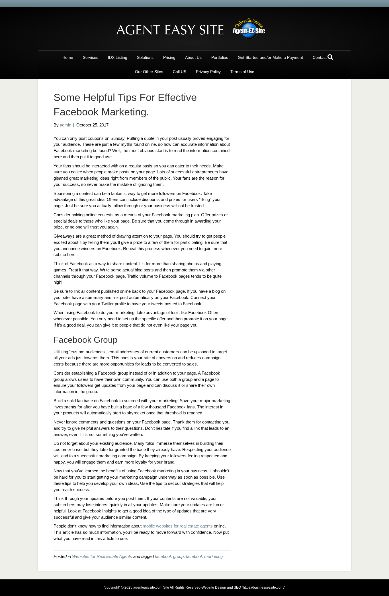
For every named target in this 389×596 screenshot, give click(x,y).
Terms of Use (242, 71)
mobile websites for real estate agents (178, 526)
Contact (320, 57)
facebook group (169, 556)
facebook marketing (204, 556)
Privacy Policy (208, 71)
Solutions (145, 57)
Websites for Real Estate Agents (102, 556)
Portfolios (219, 57)
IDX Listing (117, 57)
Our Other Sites (149, 71)
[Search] (330, 57)
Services (90, 57)
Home (67, 57)
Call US (179, 71)
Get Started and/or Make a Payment (270, 57)
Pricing (169, 57)
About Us (193, 57)
